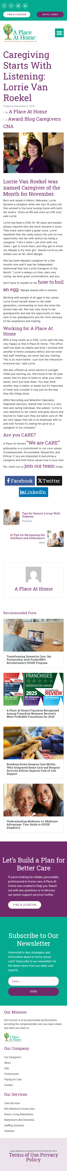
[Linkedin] (18, 5)
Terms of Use (24, 1155)
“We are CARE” (43, 442)
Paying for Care (13, 1079)
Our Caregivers (12, 1057)
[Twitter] (25, 5)
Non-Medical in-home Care (19, 1108)
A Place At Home (28, 111)
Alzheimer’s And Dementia (19, 1119)
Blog (29, 119)
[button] (59, 32)
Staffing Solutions (14, 1125)
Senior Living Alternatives (18, 1114)
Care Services (12, 1103)
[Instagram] (11, 5)
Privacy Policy (42, 1157)
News (7, 1062)
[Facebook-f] (4, 5)
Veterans (9, 1131)
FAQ (6, 1068)
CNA (8, 126)
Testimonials (11, 1073)
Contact (8, 1085)
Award (15, 119)
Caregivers (48, 119)
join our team (39, 466)
